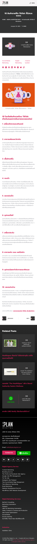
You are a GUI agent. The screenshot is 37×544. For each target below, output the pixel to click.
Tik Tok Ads (5, 478)
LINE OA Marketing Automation (11, 508)
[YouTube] (8, 459)
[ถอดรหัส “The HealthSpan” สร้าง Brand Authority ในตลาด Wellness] (18, 371)
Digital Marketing (18, 62)
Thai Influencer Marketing (10, 484)
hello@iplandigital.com (13, 447)
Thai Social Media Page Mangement (13, 482)
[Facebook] (3, 67)
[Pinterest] (9, 67)
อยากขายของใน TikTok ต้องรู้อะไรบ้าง (23, 311)
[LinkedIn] (12, 67)
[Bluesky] (21, 67)
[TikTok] (13, 459)
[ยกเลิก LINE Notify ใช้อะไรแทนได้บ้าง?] (18, 399)
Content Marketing (8, 470)
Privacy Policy (16, 540)
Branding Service (7, 472)
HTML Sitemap (22, 541)
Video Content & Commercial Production (14, 510)
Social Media (6, 515)
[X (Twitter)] (6, 67)
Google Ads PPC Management (11, 476)
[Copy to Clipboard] (24, 67)
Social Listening (7, 517)
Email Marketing (7, 486)
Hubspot (4, 506)
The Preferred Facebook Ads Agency (13, 474)
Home (3, 19)
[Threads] (18, 67)
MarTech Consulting (8, 502)
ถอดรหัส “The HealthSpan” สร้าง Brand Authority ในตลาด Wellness (17, 384)
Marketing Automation (9, 504)
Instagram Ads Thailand (9, 480)
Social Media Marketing (6, 62)
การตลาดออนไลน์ (27, 62)
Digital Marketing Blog (13, 19)
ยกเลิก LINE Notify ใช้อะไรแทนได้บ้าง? (16, 411)
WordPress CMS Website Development (14, 490)
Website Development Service (11, 488)
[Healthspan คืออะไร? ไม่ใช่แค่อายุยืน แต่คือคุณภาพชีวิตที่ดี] (18, 343)
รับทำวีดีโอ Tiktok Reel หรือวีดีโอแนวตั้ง (13, 519)
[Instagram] (23, 459)
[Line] (15, 67)
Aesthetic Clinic (7, 530)
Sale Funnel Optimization (9, 512)
